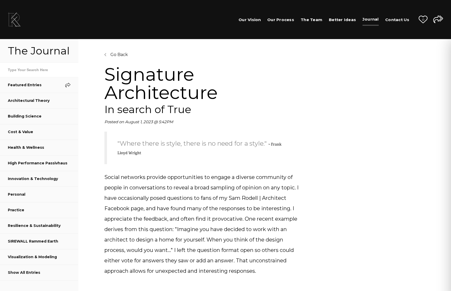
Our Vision (250, 19)
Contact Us (397, 19)
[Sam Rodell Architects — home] (14, 20)
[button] (423, 19)
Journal (371, 19)
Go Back (118, 54)
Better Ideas (342, 19)
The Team (311, 19)
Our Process (280, 19)
